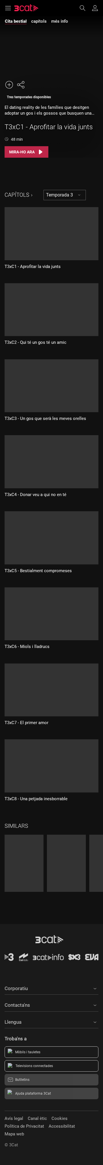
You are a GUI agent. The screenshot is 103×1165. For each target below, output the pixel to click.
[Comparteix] (20, 84)
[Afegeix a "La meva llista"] (9, 84)
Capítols (17, 195)
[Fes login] (95, 8)
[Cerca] (85, 8)
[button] (51, 987)
